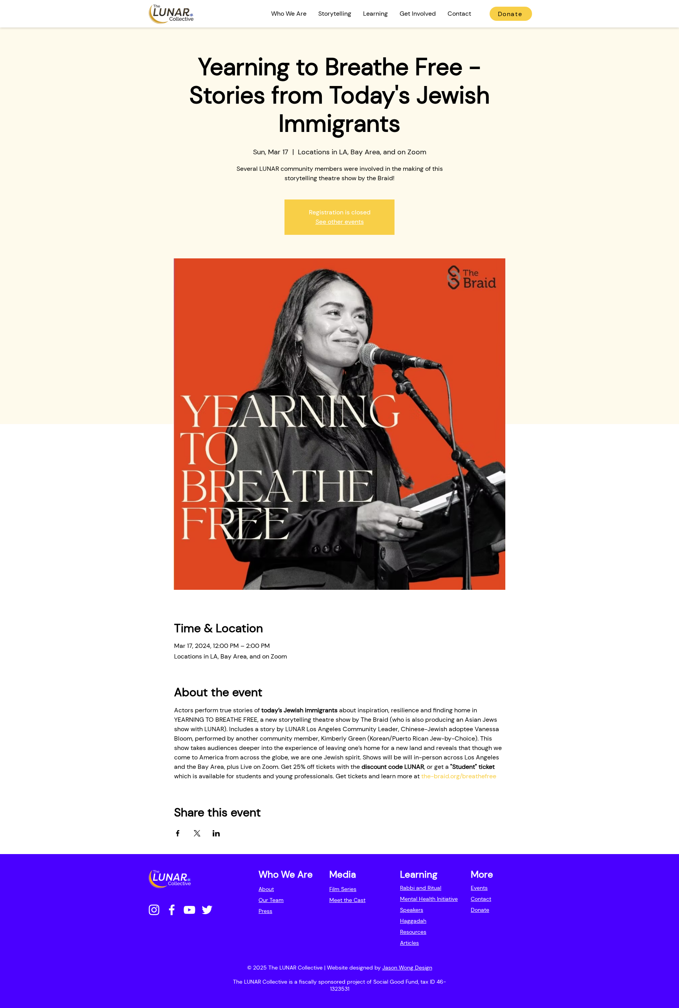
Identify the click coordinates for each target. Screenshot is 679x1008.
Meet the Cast (347, 900)
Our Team (271, 900)
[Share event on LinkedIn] (216, 833)
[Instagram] (154, 910)
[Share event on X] (197, 833)
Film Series (342, 889)
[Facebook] (172, 910)
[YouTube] (189, 910)
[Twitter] (207, 910)
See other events (340, 222)
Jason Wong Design (407, 967)
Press (265, 911)
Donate (480, 909)
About (266, 889)
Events (479, 887)
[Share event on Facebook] (178, 833)
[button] (288, 14)
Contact (481, 898)
